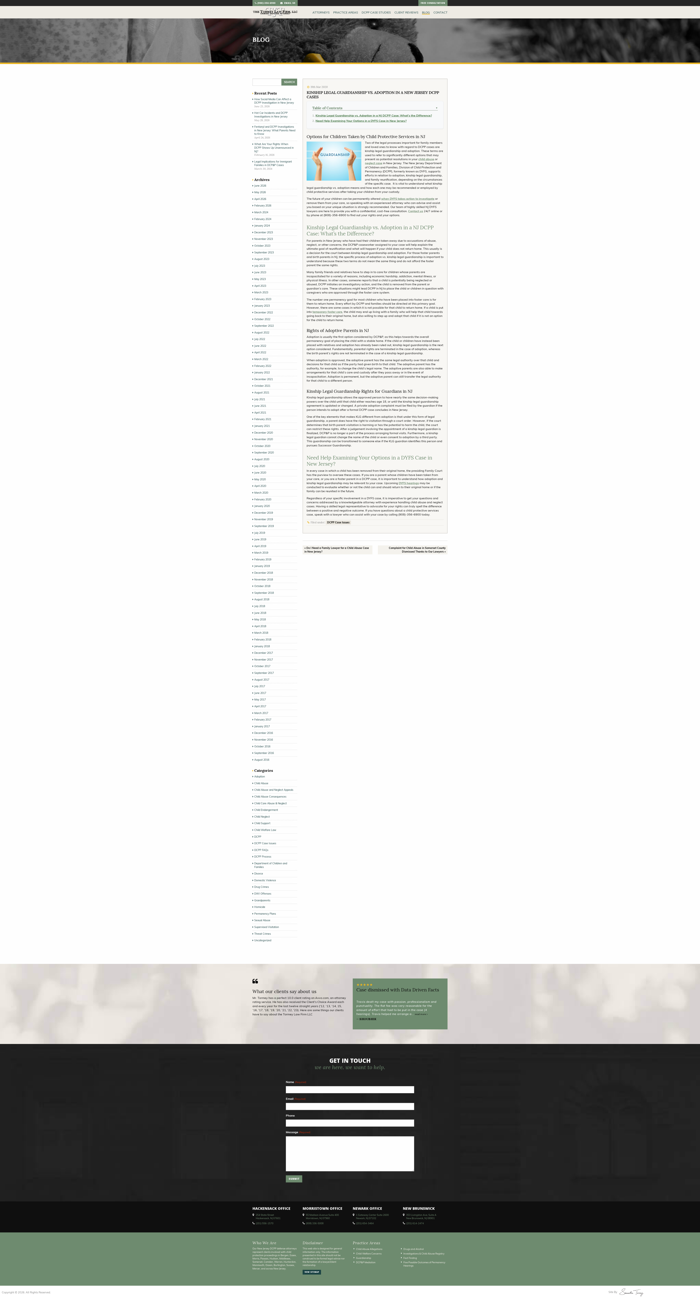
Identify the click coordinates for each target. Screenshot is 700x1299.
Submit (294, 1179)
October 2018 (262, 586)
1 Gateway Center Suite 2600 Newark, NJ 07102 (372, 1216)
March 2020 (261, 492)
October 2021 (262, 385)
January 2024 (262, 225)
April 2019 (260, 546)
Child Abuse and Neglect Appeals (273, 790)
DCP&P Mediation (366, 1262)
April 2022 (260, 352)
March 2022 (261, 359)
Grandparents (262, 900)
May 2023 (260, 279)
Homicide (259, 907)
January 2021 (262, 426)
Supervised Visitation (266, 927)
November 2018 (263, 579)
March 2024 (261, 212)
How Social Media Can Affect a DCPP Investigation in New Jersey (274, 101)
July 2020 (259, 466)
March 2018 (261, 632)
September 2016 (264, 753)
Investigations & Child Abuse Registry (423, 1253)
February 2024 (262, 219)
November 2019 (263, 519)
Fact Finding (410, 1257)
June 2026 (260, 185)
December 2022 (263, 312)
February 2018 (262, 639)
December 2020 (263, 432)
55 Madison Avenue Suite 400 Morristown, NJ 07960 (322, 1216)
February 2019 (262, 559)
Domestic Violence (265, 880)
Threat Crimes (262, 933)
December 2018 (263, 572)
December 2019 (263, 512)
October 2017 (262, 666)
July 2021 (259, 399)
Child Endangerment (266, 810)
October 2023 (262, 245)
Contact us (415, 211)
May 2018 (260, 619)
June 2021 (260, 406)
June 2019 (260, 539)
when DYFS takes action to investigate (407, 198)
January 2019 (262, 566)
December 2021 (263, 379)
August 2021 (261, 392)
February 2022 (262, 366)
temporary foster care (327, 312)
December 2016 (263, 733)
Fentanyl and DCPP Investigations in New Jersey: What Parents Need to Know (274, 130)
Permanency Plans (265, 913)
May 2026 (260, 192)
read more (421, 1014)
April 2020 (260, 486)
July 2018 (259, 606)
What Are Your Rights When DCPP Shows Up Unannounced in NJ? (274, 147)
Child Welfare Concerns (369, 1253)
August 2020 (261, 459)
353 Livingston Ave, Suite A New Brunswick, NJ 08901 (421, 1216)
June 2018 (260, 613)
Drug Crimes (261, 887)
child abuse (426, 159)
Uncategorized (262, 940)
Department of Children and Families (270, 865)
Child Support (262, 823)
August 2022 (261, 332)
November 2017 (263, 659)
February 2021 (262, 419)
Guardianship (363, 1257)
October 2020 (262, 446)
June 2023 (260, 272)
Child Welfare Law (265, 830)
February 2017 (262, 719)
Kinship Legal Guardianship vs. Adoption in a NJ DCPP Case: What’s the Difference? (374, 115)
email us (289, 3)
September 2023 (264, 252)
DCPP (257, 836)
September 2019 (264, 526)
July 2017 (259, 686)
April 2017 (260, 706)
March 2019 (261, 552)
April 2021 (260, 412)
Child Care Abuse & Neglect (270, 803)
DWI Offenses (262, 893)
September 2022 (264, 325)
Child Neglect (262, 816)
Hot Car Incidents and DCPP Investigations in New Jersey (271, 114)
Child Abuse (261, 783)
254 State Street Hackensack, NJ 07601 (268, 1216)
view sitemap (312, 1272)
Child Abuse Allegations (369, 1249)
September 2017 (264, 673)
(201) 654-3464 (365, 1223)
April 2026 (260, 199)
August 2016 (261, 759)
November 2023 (263, 239)
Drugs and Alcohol (413, 1249)
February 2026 (262, 205)
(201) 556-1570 (264, 1223)
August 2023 (261, 259)
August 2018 (261, 599)
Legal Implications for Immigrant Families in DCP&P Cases (273, 163)
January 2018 (262, 646)
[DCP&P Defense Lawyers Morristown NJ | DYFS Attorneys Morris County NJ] (275, 12)
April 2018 (260, 626)
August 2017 (261, 679)
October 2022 (262, 319)
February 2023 (262, 299)
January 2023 (262, 305)
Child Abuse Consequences (270, 796)
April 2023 (260, 285)
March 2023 (261, 292)
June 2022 (260, 346)
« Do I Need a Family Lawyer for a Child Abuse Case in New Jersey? (336, 549)
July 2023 (259, 265)
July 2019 (259, 532)
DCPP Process (262, 856)
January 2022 (262, 372)
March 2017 (261, 713)
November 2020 (263, 439)
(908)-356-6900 (266, 3)
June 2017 (260, 693)
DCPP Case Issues (338, 522)
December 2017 (263, 653)
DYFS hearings (409, 483)
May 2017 (260, 699)
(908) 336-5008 (315, 1223)
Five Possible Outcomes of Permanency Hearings (424, 1264)
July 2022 (259, 339)
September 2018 (264, 593)
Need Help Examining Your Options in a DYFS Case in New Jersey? (361, 121)
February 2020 (262, 499)
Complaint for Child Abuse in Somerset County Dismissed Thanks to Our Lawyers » (417, 549)
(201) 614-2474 (415, 1223)
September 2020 (264, 452)
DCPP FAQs (261, 850)
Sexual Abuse (262, 920)
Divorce (258, 873)
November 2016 (263, 739)
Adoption (259, 776)
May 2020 (260, 479)
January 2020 (262, 506)
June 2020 (260, 472)
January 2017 (262, 726)
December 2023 (263, 232)
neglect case (373, 163)
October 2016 (262, 746)
